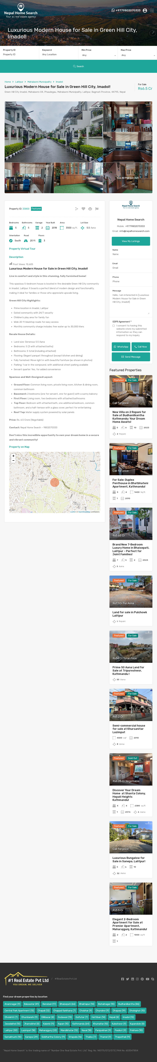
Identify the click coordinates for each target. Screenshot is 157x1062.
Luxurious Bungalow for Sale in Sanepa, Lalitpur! (129, 859)
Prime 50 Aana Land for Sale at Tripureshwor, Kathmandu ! (128, 671)
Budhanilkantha (128, 1004)
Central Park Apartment (19, 1010)
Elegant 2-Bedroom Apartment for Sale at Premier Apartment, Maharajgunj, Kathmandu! (130, 924)
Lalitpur (19, 81)
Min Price (86, 50)
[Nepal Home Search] (20, 17)
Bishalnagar (106, 1004)
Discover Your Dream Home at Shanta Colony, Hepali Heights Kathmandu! (129, 795)
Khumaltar (100, 1023)
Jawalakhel (12, 1023)
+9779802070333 (128, 10)
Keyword (47, 50)
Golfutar (82, 1017)
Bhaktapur (86, 1004)
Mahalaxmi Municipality (39, 81)
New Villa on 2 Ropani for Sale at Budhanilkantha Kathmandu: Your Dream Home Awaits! (129, 417)
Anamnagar (12, 1004)
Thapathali (122, 1037)
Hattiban (98, 1017)
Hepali (114, 1017)
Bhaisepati (67, 1004)
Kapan (63, 1023)
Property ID (9, 50)
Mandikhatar (69, 1030)
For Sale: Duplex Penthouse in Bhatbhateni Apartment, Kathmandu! (130, 483)
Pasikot (120, 1030)
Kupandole (137, 1023)
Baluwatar (31, 1004)
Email (115, 263)
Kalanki (48, 1023)
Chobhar (85, 1010)
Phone (116, 277)
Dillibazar (47, 1017)
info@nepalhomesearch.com (134, 231)
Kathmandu (80, 1023)
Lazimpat (28, 1030)
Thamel (105, 1037)
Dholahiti (11, 1017)
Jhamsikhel (31, 1023)
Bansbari (49, 1004)
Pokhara (136, 1030)
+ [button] (13, 456)
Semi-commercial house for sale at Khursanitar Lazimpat (129, 729)
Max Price (126, 50)
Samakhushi (13, 1037)
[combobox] (98, 56)
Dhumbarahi (29, 1017)
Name (115, 250)
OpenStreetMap (84, 511)
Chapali (44, 1010)
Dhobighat (137, 1010)
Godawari (65, 1017)
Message (117, 291)
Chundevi (102, 1010)
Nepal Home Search (130, 219)
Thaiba (90, 1037)
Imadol (59, 81)
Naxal (87, 1030)
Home (8, 81)
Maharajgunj (48, 1030)
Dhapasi (119, 1010)
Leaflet (72, 511)
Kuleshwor (119, 1023)
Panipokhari (103, 1030)
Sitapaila (75, 1037)
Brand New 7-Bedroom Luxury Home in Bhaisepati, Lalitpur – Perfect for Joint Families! (131, 549)
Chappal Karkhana (64, 1010)
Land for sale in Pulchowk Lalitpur (130, 614)
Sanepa (31, 1037)
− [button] (13, 460)
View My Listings (131, 241)
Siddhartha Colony (53, 1037)
